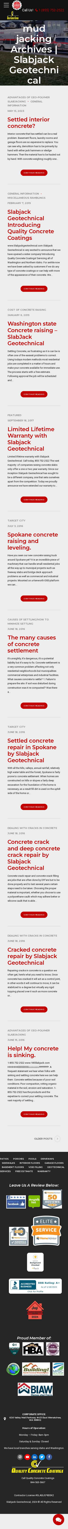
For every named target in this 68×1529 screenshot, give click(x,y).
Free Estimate (24, 1171)
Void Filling (36, 1167)
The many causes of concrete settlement (32, 644)
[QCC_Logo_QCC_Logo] (37, 1466)
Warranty (43, 1171)
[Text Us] (58, 1519)
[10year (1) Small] (19, 1236)
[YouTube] (27, 1457)
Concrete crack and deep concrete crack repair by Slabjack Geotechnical (34, 855)
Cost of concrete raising (27, 309)
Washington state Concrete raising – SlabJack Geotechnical (32, 333)
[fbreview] (16, 1202)
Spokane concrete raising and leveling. (33, 541)
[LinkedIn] (35, 1457)
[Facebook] (49, 1457)
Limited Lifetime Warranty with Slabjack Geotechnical (31, 439)
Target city (16, 520)
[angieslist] (34, 1202)
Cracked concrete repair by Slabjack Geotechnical (32, 956)
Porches (18, 1159)
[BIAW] (35, 1389)
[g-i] (14, 1348)
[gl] (13, 1369)
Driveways (47, 1159)
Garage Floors (54, 1163)
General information (23, 193)
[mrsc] (58, 1369)
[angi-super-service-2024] (35, 1310)
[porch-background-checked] (35, 1262)
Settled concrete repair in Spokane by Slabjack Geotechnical (32, 750)
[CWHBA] (52, 1348)
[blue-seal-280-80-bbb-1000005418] (35, 1286)
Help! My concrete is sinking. (33, 1051)
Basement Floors (13, 1167)
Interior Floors (30, 1163)
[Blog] (20, 1457)
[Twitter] (42, 1457)
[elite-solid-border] (46, 1230)
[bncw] (36, 1369)
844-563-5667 (37, 1482)
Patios (4, 1159)
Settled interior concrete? (29, 122)
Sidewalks (8, 1163)
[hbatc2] (33, 1348)
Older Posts (43, 1138)
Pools (32, 1159)
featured (14, 415)
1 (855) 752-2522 (51, 10)
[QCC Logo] (13, 15)
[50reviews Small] (52, 1199)
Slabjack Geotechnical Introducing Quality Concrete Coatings (31, 224)
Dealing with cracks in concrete (32, 828)
